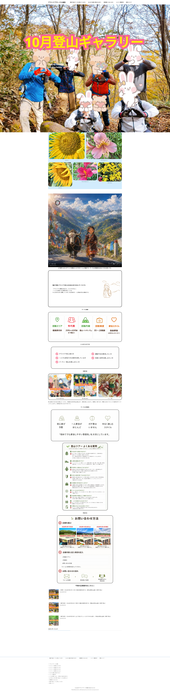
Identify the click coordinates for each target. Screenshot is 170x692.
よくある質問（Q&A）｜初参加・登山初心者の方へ (58, 676)
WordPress (78, 689)
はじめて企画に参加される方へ (71, 658)
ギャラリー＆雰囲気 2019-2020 (55, 665)
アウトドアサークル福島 (53, 663)
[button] (168, 68)
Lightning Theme (85, 689)
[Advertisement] (85, 644)
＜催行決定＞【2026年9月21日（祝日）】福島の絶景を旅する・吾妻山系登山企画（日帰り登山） (83, 603)
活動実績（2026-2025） (83, 658)
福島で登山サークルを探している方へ (56, 658)
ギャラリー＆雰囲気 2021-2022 (55, 667)
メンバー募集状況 (94, 658)
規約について (102, 658)
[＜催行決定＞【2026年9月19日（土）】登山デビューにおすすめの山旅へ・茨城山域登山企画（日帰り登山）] (54, 621)
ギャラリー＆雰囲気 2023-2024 (55, 670)
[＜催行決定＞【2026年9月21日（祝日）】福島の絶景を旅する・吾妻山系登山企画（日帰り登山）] (54, 607)
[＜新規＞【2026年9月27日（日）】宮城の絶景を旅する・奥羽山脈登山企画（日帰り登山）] (54, 594)
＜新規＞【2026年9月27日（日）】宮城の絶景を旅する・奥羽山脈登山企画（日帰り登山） (81, 590)
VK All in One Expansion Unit (94, 689)
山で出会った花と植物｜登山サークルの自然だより (58, 678)
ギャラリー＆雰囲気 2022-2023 (55, 669)
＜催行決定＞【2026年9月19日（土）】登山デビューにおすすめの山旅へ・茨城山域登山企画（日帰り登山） (85, 616)
